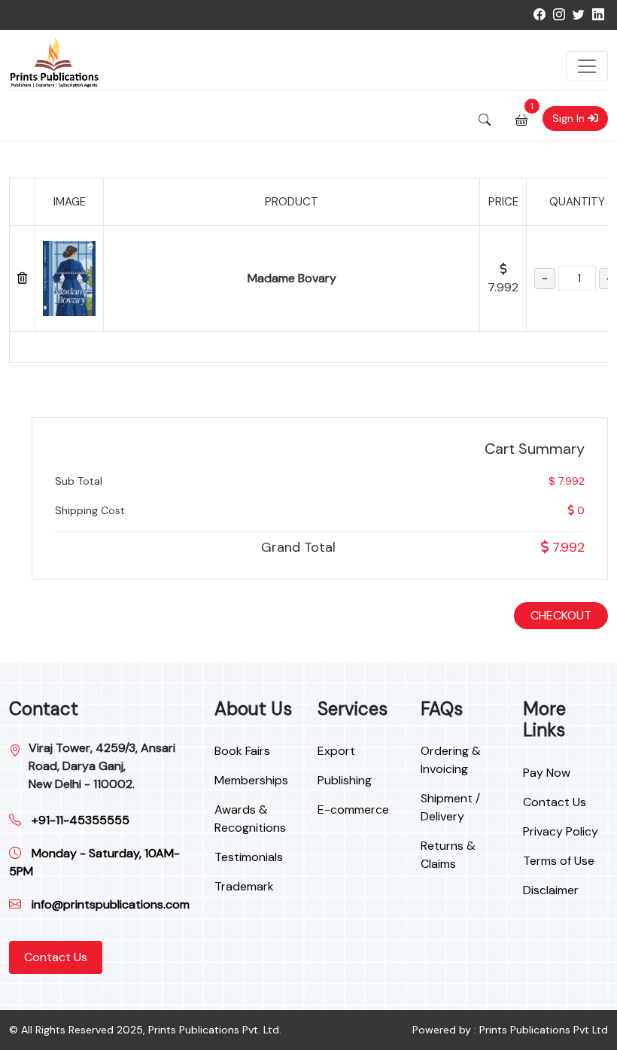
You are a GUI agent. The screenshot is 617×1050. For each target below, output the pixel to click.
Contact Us (55, 957)
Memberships (251, 780)
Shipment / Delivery (450, 807)
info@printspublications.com (109, 904)
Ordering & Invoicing (451, 760)
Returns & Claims (448, 855)
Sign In (570, 118)
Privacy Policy (560, 831)
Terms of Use (558, 861)
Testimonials (248, 857)
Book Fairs (242, 751)
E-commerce (353, 809)
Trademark (244, 886)
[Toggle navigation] (587, 66)
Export (336, 751)
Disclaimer (551, 890)
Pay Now (546, 773)
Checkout (560, 615)
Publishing (345, 780)
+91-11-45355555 (79, 820)
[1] (521, 119)
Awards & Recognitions (250, 818)
